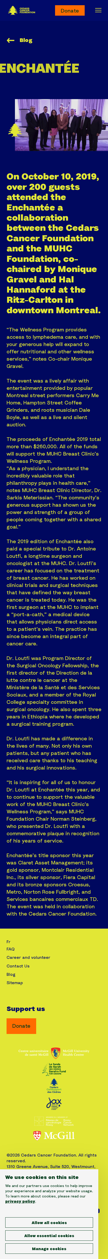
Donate (70, 11)
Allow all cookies (49, 1223)
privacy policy (20, 1201)
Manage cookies (49, 1249)
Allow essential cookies (49, 1236)
